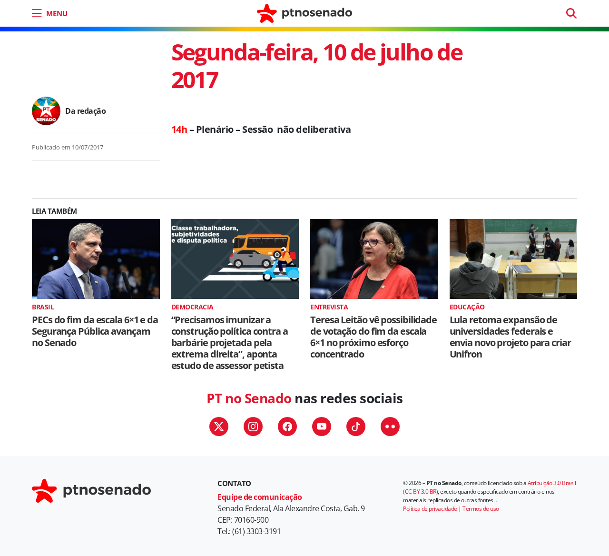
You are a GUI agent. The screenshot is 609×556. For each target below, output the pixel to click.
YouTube (321, 426)
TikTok (355, 426)
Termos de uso (480, 509)
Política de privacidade (430, 509)
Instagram (253, 426)
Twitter (218, 426)
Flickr (390, 426)
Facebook (287, 426)
